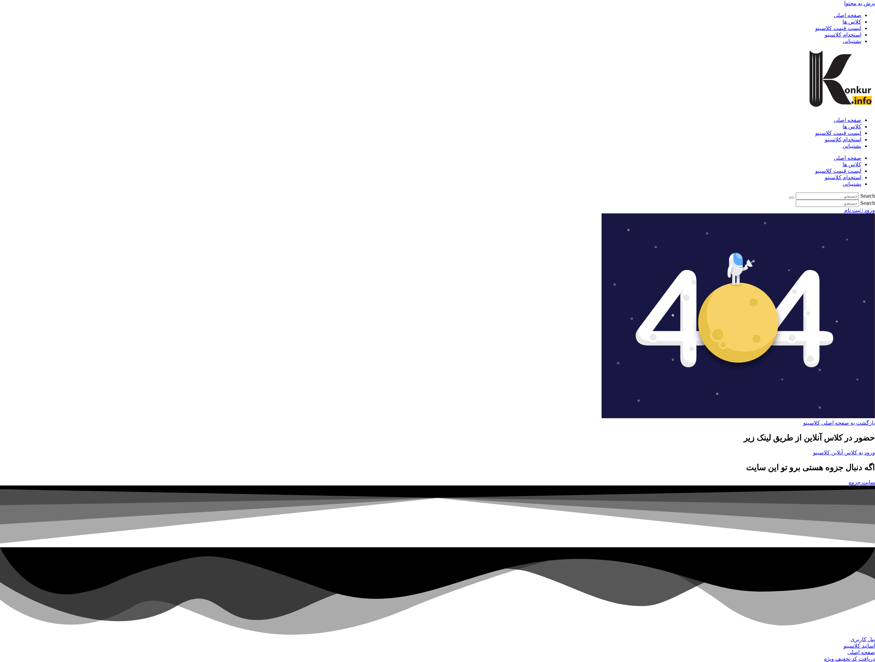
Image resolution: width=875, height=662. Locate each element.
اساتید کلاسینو (859, 646)
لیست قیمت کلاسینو (838, 28)
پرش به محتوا (859, 3)
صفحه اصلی (847, 15)
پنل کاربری (862, 639)
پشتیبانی (852, 41)
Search (867, 196)
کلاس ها (852, 22)
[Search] (791, 198)
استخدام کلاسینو (843, 35)
